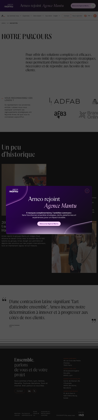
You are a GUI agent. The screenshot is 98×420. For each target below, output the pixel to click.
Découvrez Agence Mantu (49, 224)
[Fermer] (87, 191)
